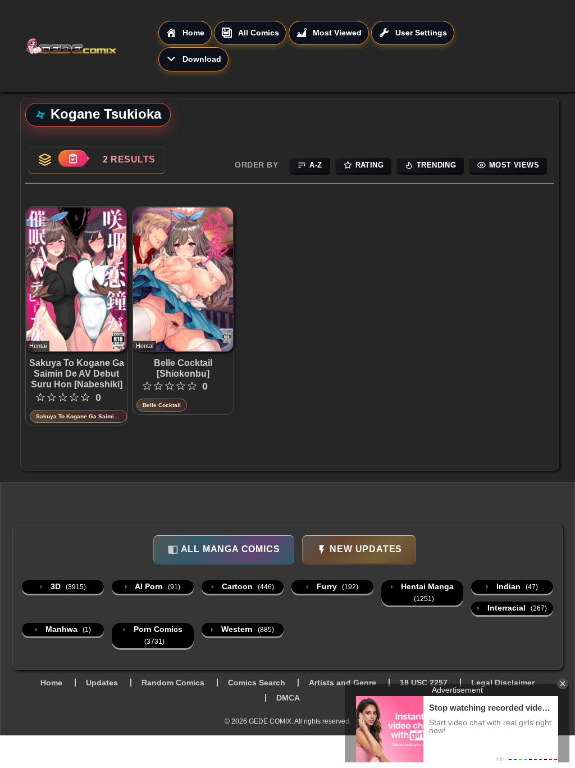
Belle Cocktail (162, 405)
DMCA (288, 697)
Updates (102, 682)
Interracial (516, 607)
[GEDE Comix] (91, 46)
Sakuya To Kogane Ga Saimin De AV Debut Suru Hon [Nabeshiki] (76, 373)
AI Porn (156, 586)
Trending (436, 165)
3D (67, 586)
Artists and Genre (342, 682)
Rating (369, 165)
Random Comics (173, 682)
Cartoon (247, 586)
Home (51, 682)
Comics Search (256, 682)
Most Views (514, 165)
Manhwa (67, 629)
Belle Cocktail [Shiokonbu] (183, 368)
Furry (336, 586)
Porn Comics (156, 635)
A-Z (315, 165)
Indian (516, 586)
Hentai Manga (426, 592)
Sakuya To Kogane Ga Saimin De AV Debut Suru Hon (76, 417)
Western (246, 629)
